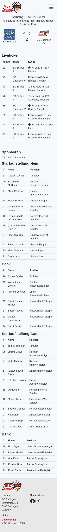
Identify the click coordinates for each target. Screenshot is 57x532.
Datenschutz (9, 519)
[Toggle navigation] (51, 7)
